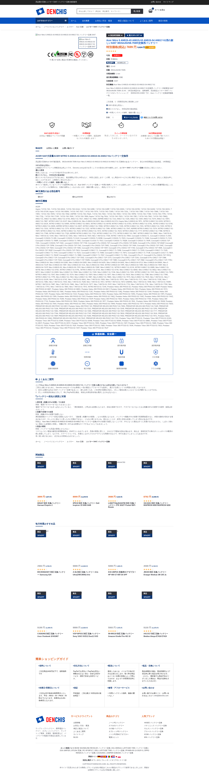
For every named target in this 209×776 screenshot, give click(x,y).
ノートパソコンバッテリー (53, 27)
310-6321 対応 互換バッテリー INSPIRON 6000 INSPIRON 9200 (157, 504)
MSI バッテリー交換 (152, 737)
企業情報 (76, 723)
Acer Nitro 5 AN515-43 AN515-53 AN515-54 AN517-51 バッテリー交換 (69, 422)
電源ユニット (114, 737)
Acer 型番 (80, 27)
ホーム (73, 21)
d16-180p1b (65, 750)
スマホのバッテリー (116, 726)
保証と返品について (126, 21)
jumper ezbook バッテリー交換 (119, 753)
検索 (138, 11)
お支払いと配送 (52, 148)
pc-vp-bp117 (88, 750)
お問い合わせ (156, 2)
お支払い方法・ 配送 (103, 21)
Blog (75, 737)
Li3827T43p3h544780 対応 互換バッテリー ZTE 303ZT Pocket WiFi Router (122, 505)
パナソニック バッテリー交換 (155, 726)
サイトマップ (168, 2)
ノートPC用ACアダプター (119, 734)
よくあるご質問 (146, 21)
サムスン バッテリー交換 (153, 728)
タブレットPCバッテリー (118, 731)
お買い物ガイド (68, 148)
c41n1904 (101, 753)
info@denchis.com (161, 696)
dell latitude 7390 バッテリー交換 (109, 750)
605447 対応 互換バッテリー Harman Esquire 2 (48, 504)
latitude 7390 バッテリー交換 (135, 748)
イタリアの (114, 760)
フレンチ (105, 760)
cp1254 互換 (76, 750)
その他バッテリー (115, 728)
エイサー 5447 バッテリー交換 (98, 27)
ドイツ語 (123, 760)
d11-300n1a (116, 748)
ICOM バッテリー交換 (152, 734)
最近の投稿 (163, 21)
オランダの (96, 760)
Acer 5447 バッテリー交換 (88, 185)
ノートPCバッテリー (117, 723)
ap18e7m (112, 197)
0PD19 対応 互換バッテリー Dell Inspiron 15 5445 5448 (86, 504)
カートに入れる (131, 117)
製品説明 (39, 148)
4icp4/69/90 (78, 197)
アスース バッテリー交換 (153, 731)
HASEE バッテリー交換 (153, 723)
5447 (41, 197)
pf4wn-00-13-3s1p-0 (134, 750)
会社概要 (85, 21)
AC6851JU (121, 63)
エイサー (70, 27)
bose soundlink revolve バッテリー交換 (92, 748)
